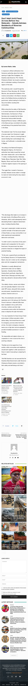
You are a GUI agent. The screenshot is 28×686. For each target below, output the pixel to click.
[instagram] (12, 457)
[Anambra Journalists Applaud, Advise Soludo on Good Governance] (6, 380)
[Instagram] (12, 676)
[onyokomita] (2, 31)
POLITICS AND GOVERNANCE (12, 11)
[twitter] (15, 457)
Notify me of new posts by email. (9, 594)
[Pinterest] (14, 35)
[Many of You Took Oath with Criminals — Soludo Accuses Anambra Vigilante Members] (18, 380)
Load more (13, 655)
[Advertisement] (14, 196)
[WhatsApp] (18, 35)
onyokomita (8, 30)
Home (2, 7)
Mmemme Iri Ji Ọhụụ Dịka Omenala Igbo (6, 435)
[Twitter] (11, 35)
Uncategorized (5, 14)
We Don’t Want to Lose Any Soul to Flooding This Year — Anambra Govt (21, 436)
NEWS (11, 7)
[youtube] (18, 457)
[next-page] (5, 553)
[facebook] (10, 457)
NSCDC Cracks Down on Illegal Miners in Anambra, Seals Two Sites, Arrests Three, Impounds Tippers (14, 546)
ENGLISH (7, 7)
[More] (21, 425)
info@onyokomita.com (17, 672)
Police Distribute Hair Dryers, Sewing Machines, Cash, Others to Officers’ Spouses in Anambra (18, 649)
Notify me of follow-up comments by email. (11, 592)
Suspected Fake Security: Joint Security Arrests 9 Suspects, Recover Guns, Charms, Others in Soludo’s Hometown (14, 518)
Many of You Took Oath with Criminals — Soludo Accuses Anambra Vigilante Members (18, 388)
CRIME (13, 513)
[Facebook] (7, 35)
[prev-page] (2, 553)
